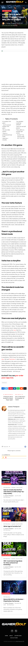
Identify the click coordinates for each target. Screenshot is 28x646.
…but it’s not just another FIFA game (6, 126)
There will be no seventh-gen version (20, 131)
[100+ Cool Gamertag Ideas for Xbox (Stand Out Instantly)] (14, 549)
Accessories (6, 593)
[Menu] (2, 2)
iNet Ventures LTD (20, 641)
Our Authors (14, 637)
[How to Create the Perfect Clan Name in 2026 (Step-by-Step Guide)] (14, 478)
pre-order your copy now (12, 376)
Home (6, 635)
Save (11, 388)
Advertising (18, 635)
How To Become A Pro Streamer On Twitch (20, 398)
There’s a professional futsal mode (7, 135)
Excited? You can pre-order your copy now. (21, 136)
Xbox (2, 359)
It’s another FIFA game (6, 122)
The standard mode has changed (19, 123)
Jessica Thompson (11, 23)
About (11, 635)
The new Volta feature (6, 130)
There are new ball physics (21, 127)
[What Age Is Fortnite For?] (14, 514)
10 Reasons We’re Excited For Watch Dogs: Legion (8, 398)
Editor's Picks (7, 11)
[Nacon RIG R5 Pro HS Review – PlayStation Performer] (14, 587)
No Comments (6, 25)
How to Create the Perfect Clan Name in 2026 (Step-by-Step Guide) (14, 491)
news (14, 330)
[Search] (26, 2)
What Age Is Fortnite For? (12, 526)
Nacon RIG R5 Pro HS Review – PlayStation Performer (14, 600)
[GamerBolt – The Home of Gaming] (15, 2)
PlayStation (12, 359)
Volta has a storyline (5, 139)
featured (4, 382)
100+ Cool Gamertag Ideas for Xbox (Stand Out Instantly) (13, 563)
